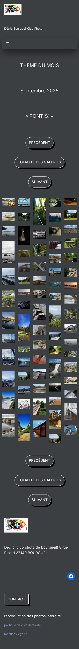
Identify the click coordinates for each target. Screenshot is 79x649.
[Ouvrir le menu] (7, 43)
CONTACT (16, 599)
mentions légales (15, 634)
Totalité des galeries (39, 162)
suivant (40, 182)
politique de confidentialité (22, 625)
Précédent (39, 143)
